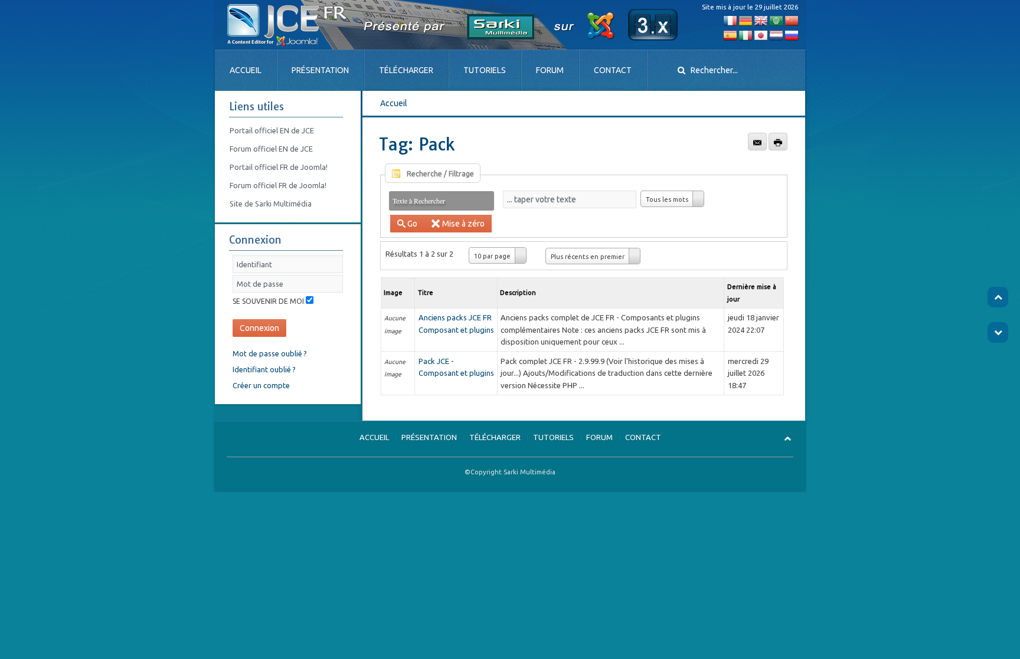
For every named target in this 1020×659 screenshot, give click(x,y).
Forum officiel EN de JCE (271, 149)
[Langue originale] (730, 20)
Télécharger (406, 70)
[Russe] (791, 35)
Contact (613, 70)
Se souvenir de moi (268, 301)
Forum (550, 70)
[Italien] (745, 35)
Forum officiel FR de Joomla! (278, 185)
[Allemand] (745, 20)
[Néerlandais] (776, 35)
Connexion (259, 328)
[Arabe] (776, 20)
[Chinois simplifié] (791, 20)
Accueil (245, 70)
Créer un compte (261, 385)
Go (412, 223)
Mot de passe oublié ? (270, 353)
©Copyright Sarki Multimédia (510, 472)
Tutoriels (484, 70)
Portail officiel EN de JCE (272, 130)
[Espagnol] (730, 35)
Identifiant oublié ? (264, 369)
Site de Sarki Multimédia (271, 203)
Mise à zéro (463, 223)
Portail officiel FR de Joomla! (279, 167)
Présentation (320, 70)
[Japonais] (760, 35)
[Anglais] (760, 20)
